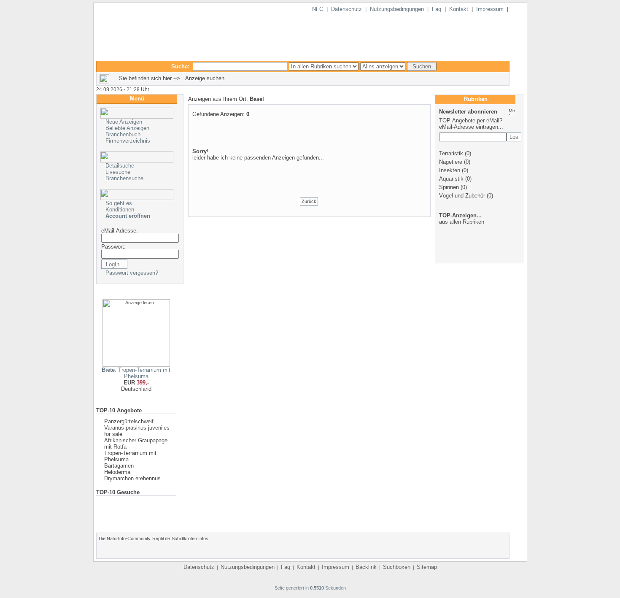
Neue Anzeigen (123, 122)
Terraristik (451, 153)
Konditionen (119, 209)
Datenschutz (346, 9)
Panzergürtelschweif (129, 421)
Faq (436, 9)
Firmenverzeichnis (127, 141)
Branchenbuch (122, 134)
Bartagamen (119, 466)
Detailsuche (119, 165)
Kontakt (458, 9)
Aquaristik (451, 179)
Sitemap (427, 567)
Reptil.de (161, 538)
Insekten (449, 170)
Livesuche (117, 172)
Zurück (309, 201)
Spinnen (449, 187)
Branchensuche (124, 178)
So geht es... (121, 203)
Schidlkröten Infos (190, 538)
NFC (317, 9)
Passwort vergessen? (131, 273)
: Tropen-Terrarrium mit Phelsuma (136, 373)
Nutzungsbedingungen (397, 9)
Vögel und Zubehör (462, 195)
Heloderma (117, 472)
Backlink (366, 567)
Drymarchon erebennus (132, 478)
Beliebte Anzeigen (127, 128)
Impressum (490, 9)
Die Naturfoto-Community (125, 538)
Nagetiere (450, 162)
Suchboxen (396, 567)
